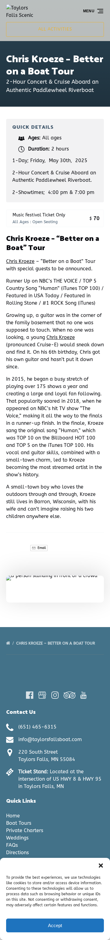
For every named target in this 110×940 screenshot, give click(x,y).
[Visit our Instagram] (55, 695)
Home (13, 816)
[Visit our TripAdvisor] (69, 695)
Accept (55, 925)
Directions (17, 852)
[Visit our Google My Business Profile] (42, 695)
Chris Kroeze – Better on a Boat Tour (56, 643)
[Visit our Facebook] (29, 695)
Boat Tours (18, 823)
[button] (101, 865)
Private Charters (24, 830)
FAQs (12, 845)
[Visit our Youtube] (83, 695)
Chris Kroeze (20, 261)
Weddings (17, 838)
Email (41, 548)
